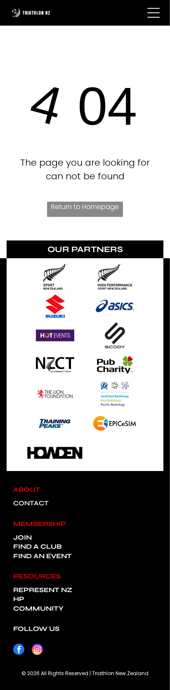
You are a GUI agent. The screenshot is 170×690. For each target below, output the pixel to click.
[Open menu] (153, 13)
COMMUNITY (38, 608)
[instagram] (37, 650)
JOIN (22, 537)
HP (18, 599)
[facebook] (18, 650)
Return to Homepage (85, 207)
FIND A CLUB (37, 546)
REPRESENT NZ (42, 590)
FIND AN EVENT (42, 556)
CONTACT (31, 503)
